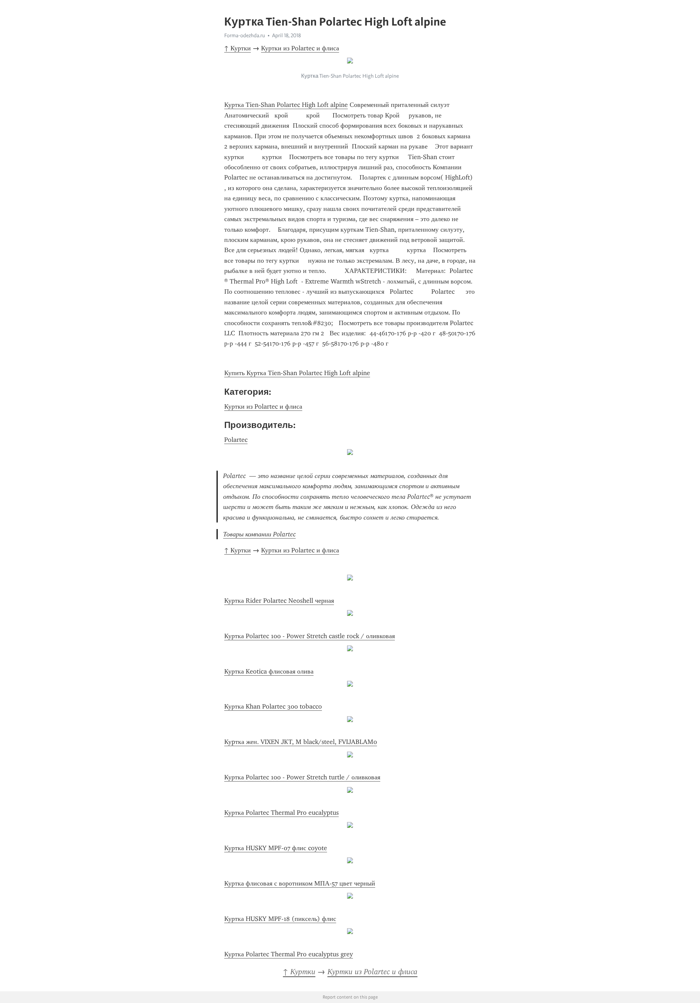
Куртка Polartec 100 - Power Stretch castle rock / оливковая (309, 636)
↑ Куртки (237, 48)
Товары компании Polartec (259, 534)
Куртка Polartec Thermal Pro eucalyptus (281, 813)
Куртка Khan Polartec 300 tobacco (273, 706)
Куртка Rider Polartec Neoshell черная (279, 601)
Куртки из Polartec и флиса (300, 48)
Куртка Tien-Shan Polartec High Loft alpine (286, 105)
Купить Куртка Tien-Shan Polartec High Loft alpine (297, 373)
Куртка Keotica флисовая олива (269, 671)
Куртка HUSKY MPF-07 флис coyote (275, 848)
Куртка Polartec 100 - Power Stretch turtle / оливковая (302, 777)
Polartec (236, 440)
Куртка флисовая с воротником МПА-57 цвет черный (299, 883)
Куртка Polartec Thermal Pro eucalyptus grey (288, 954)
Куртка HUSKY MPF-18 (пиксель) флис (280, 919)
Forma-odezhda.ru (244, 35)
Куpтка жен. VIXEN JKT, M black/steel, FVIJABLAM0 (300, 742)
